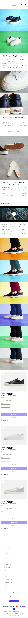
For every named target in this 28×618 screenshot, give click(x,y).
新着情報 (4, 550)
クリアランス (5, 553)
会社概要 (4, 559)
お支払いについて (6, 567)
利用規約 (4, 585)
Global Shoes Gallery (9, 611)
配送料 (4, 395)
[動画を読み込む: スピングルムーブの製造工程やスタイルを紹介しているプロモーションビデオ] (14, 214)
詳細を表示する (4, 420)
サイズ (2, 397)
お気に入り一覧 (6, 547)
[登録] (20, 596)
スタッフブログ (6, 556)
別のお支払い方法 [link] (14, 417)
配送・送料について (7, 564)
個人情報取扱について (7, 582)
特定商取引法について (7, 579)
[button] (2, 4)
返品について (5, 561)
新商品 (4, 538)
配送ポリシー (21, 613)
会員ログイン (5, 573)
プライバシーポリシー (9, 613)
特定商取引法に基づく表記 (14, 615)
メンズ (4, 541)
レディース (5, 544)
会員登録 (4, 570)
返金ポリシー (5, 588)
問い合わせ (5, 576)
